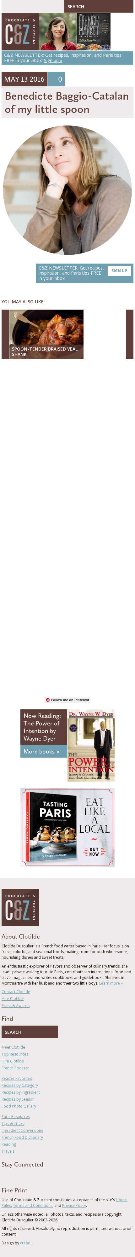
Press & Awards (16, 1005)
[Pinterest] (21, 1175)
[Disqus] (67, 445)
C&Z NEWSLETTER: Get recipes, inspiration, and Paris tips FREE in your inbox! (83, 273)
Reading (9, 1144)
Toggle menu (8, 6)
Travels (8, 1151)
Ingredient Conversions (22, 1130)
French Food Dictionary (22, 1137)
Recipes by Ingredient (21, 1092)
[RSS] (39, 1175)
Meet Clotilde (13, 1047)
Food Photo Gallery (19, 1106)
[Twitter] (12, 1175)
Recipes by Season (18, 1099)
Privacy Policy (74, 1205)
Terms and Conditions (32, 1205)
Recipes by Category (20, 1085)
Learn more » (111, 983)
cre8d (25, 1243)
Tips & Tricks (13, 1123)
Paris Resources (16, 1116)
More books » (41, 751)
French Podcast (15, 1068)
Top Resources (15, 1054)
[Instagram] (30, 1175)
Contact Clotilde (16, 991)
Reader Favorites (17, 1078)
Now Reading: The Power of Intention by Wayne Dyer (42, 727)
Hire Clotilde (13, 998)
